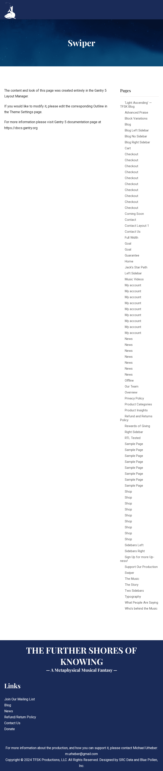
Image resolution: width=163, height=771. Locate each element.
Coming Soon (134, 214)
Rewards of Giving (137, 426)
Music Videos (134, 279)
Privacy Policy (134, 398)
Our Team (131, 386)
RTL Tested (133, 438)
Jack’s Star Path (136, 267)
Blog (128, 124)
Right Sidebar (134, 432)
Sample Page (134, 444)
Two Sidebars (134, 591)
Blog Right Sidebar (137, 142)
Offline (129, 380)
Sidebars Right (135, 551)
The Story (131, 585)
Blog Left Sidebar (137, 130)
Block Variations (136, 118)
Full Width (131, 237)
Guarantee (132, 255)
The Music (132, 579)
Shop (128, 491)
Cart (128, 148)
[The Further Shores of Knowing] (17, 10)
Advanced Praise (136, 112)
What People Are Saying (141, 602)
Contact (130, 220)
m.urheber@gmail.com (81, 754)
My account (133, 285)
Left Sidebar (133, 273)
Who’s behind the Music (141, 608)
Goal (128, 243)
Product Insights (136, 410)
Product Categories (138, 404)
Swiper (129, 573)
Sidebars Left (134, 545)
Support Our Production (141, 567)
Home (129, 261)
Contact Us (133, 232)
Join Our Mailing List (19, 699)
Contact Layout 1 (137, 226)
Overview (131, 392)
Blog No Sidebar (136, 136)
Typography (133, 597)
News (129, 339)
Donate (9, 729)
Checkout (131, 154)
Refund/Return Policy (20, 717)
